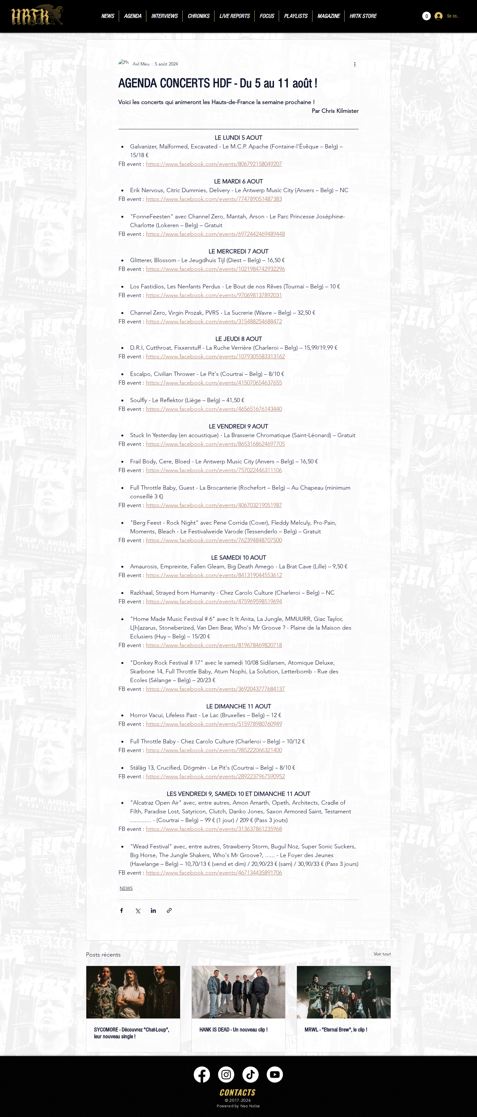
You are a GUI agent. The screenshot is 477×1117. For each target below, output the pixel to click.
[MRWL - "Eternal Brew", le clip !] (344, 992)
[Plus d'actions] (355, 64)
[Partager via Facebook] (121, 910)
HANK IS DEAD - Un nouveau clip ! (233, 1029)
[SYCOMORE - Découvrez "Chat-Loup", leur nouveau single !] (133, 992)
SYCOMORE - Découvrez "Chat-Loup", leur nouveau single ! (131, 1033)
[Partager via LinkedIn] (153, 910)
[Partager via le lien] (169, 910)
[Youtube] (275, 1074)
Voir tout (382, 954)
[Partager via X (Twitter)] (137, 910)
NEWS (126, 888)
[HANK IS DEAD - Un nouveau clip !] (239, 992)
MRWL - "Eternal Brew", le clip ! (336, 1029)
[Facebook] (202, 1074)
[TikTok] (250, 1074)
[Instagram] (226, 1074)
